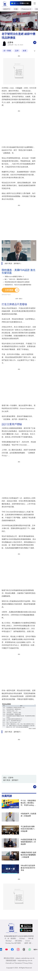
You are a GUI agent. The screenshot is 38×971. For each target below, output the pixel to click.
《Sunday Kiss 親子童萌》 (13, 943)
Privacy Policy (27, 963)
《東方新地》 (18, 941)
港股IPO (6, 9)
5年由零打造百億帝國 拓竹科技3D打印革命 (28, 868)
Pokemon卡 (26, 9)
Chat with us (10, 963)
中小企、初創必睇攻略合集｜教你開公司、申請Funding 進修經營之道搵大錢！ (28, 803)
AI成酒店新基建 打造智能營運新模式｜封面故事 (28, 842)
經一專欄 (7, 51)
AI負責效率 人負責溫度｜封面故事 (28, 815)
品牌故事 (11, 45)
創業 (24, 51)
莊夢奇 (10, 42)
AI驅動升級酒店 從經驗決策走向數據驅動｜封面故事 (28, 855)
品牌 (17, 51)
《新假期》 (13, 938)
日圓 (16, 9)
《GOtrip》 (22, 938)
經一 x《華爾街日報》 (22, 3)
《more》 (27, 941)
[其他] (34, 42)
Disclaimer (18, 963)
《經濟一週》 (27, 943)
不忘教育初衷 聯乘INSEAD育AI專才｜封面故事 (28, 829)
